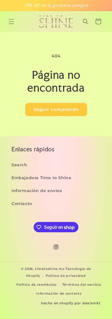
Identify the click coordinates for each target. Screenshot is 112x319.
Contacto (21, 203)
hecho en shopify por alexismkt (71, 303)
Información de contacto (59, 293)
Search (19, 164)
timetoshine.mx (49, 269)
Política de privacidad (66, 276)
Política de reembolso (36, 285)
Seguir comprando (56, 109)
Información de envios (36, 190)
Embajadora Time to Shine (41, 177)
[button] (11, 21)
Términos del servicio (81, 285)
